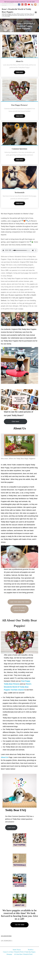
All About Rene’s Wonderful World (23, 954)
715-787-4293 (19, 925)
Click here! (15, 421)
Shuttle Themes (17, 949)
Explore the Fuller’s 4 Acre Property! (19, 609)
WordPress (30, 949)
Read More (19, 72)
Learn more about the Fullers (19, 602)
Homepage (9, 954)
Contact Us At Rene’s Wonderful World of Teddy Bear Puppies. (19, 952)
